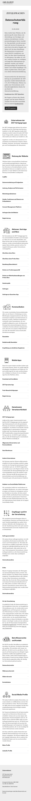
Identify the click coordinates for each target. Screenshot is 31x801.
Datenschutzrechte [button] (8, 665)
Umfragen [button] (5, 289)
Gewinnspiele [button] (6, 283)
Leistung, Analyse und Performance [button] (12, 188)
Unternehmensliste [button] (8, 560)
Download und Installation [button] (10, 379)
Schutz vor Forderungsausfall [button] (11, 270)
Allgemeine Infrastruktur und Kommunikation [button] (11, 444)
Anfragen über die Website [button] (10, 212)
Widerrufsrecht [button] (7, 676)
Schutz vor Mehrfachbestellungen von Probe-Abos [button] (13, 276)
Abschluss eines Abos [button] (8, 253)
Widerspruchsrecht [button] (8, 671)
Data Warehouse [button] (7, 450)
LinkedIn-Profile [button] (7, 751)
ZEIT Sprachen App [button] (8, 384)
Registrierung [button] (6, 218)
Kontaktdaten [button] (6, 682)
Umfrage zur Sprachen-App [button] (10, 294)
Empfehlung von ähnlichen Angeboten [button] (13, 348)
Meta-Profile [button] (6, 745)
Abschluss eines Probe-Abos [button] (10, 258)
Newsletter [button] (5, 336)
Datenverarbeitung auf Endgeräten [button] (12, 182)
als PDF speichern (11, 108)
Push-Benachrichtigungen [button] (10, 390)
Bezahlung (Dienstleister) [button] (9, 264)
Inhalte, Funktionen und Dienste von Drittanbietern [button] (13, 200)
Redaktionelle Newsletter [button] (9, 342)
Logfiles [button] (4, 177)
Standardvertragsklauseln (9, 624)
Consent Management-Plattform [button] (11, 207)
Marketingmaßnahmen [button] (9, 194)
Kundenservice (19, 104)
